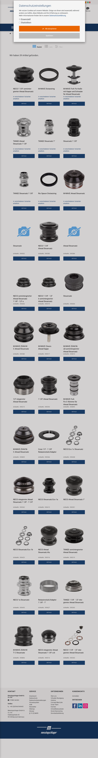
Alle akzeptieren (51, 29)
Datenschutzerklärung (57, 16)
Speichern (49, 36)
